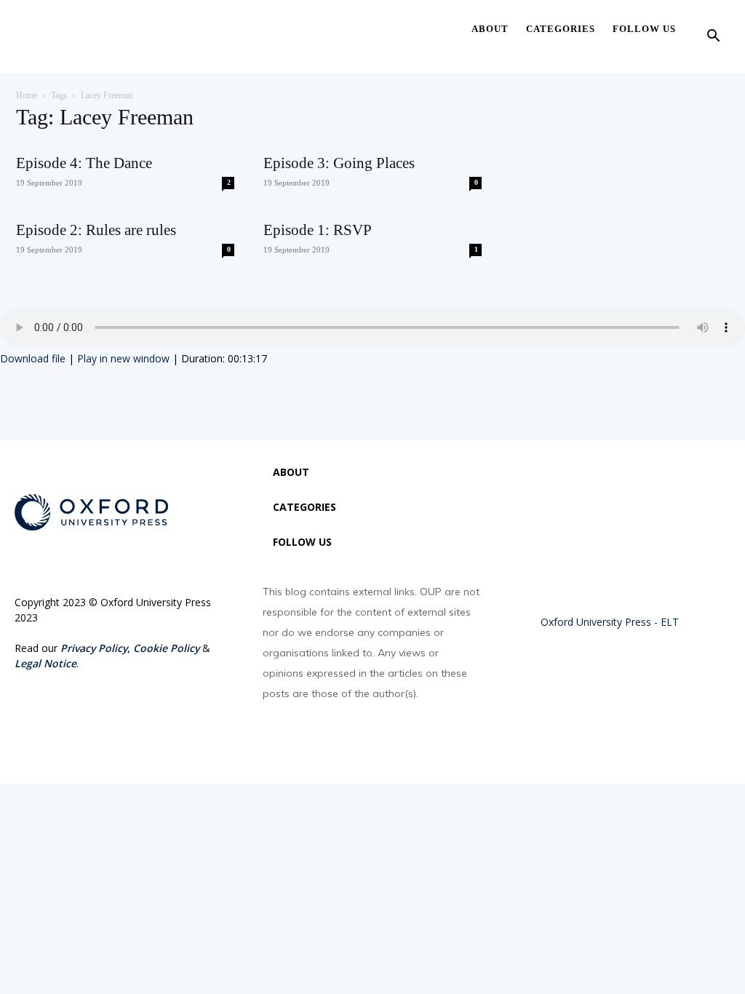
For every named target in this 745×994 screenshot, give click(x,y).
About (490, 28)
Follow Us (644, 28)
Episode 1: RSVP (317, 230)
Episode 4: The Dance (84, 163)
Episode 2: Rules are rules (96, 230)
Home (26, 95)
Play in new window (123, 358)
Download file (32, 358)
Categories (560, 28)
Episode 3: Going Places (339, 163)
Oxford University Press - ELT (610, 622)
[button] (713, 37)
